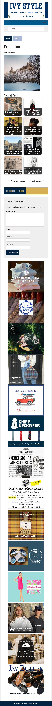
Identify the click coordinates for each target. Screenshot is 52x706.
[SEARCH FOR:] (26, 28)
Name (9, 229)
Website (9, 244)
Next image (36, 181)
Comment (10, 211)
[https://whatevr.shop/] (26, 631)
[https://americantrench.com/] (26, 662)
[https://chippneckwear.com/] (26, 445)
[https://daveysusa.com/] (26, 383)
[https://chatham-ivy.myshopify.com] (26, 414)
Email (8, 236)
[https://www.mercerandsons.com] (26, 507)
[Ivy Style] (26, 10)
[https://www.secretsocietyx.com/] (26, 476)
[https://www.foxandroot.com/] (26, 352)
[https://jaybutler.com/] (26, 693)
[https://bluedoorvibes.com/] (26, 569)
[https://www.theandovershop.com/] (26, 321)
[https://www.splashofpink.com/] (26, 600)
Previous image (18, 181)
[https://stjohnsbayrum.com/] (26, 538)
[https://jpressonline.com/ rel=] (26, 290)
